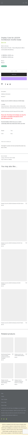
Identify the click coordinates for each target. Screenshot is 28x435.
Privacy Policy (4, 405)
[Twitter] (6, 418)
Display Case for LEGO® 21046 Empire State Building (6, 381)
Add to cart (14, 74)
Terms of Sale (3, 402)
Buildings (10, 159)
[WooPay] (14, 78)
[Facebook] (1, 418)
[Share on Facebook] (5, 84)
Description (3, 91)
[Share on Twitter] (7, 84)
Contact (2, 396)
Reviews (3, 96)
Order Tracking (4, 399)
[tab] (14, 91)
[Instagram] (3, 418)
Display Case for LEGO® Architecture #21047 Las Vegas (19, 381)
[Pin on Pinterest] (10, 84)
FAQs (2, 393)
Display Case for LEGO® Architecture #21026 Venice (12, 203)
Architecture (5, 159)
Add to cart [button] (2, 206)
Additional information (5, 94)
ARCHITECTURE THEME (10, 157)
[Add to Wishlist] (2, 84)
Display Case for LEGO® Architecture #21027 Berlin (12, 322)
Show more (7, 206)
